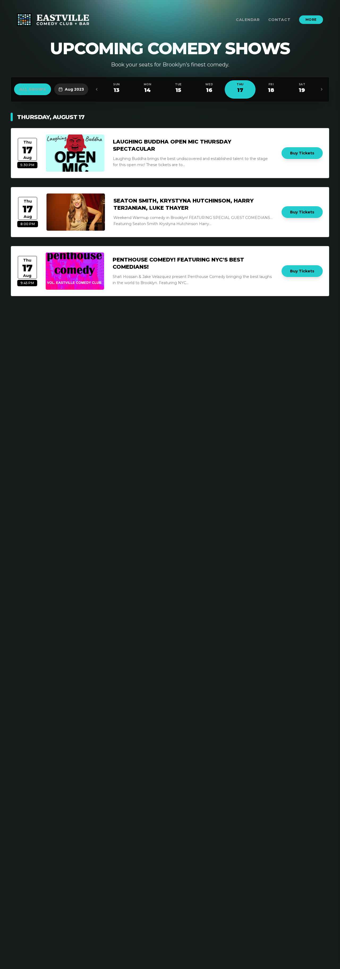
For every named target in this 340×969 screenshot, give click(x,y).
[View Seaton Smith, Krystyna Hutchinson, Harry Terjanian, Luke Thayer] (75, 212)
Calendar (248, 19)
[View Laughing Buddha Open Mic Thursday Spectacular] (75, 153)
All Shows (32, 89)
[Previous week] (96, 89)
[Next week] (321, 89)
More (311, 20)
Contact (279, 19)
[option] (116, 89)
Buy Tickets (302, 153)
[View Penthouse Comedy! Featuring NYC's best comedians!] (75, 271)
